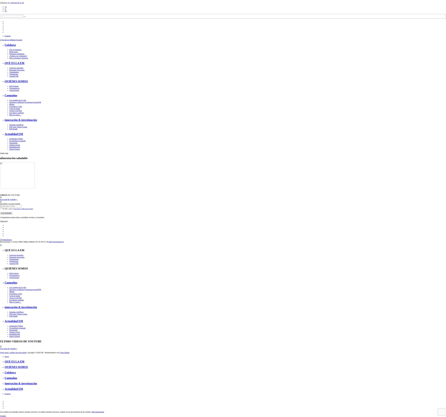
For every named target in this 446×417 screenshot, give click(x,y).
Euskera (8, 36)
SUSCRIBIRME (6, 213)
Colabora (10, 44)
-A (6, 7)
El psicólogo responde (17, 141)
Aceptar (3, 416)
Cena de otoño (14, 109)
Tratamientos (14, 72)
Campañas (11, 95)
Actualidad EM (14, 133)
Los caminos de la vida (17, 100)
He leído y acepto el (17, 209)
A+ (6, 11)
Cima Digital (64, 353)
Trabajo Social (14, 145)
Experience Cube (15, 107)
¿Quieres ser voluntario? (18, 56)
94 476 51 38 (16, 3)
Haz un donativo (15, 50)
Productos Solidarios (16, 54)
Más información (98, 412)
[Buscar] (25, 16)
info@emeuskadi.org (56, 242)
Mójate (11, 104)
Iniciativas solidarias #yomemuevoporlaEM (25, 102)
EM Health (13, 129)
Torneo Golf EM (15, 111)
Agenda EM (13, 76)
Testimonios (13, 74)
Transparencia (14, 88)
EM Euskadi (13, 86)
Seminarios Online (16, 139)
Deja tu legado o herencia (18, 58)
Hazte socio (13, 52)
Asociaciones (14, 90)
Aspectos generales (16, 68)
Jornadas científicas (16, 125)
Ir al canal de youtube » (8, 199)
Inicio (7, 357)
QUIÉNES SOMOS (16, 81)
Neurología (13, 143)
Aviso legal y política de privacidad (23, 209)
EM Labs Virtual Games (18, 127)
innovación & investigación (21, 119)
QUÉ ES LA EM (14, 63)
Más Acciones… (15, 115)
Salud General (14, 149)
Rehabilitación (14, 147)
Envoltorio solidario (16, 113)
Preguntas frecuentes (16, 70)
